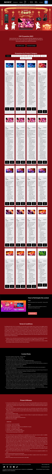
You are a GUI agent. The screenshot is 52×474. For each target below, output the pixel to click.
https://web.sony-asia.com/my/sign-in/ (39, 367)
